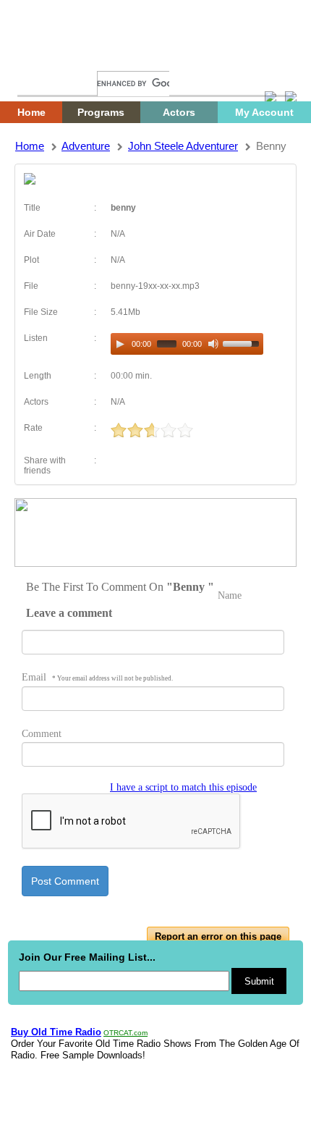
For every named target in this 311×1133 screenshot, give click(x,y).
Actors (179, 112)
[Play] (120, 344)
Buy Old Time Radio (56, 1032)
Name (230, 595)
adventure (85, 146)
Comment (41, 733)
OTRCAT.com (125, 1033)
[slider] (243, 342)
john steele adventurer (183, 146)
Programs (100, 112)
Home (40, 56)
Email (97, 677)
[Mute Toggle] (213, 344)
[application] (187, 344)
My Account (264, 112)
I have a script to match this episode (183, 787)
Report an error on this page (218, 936)
